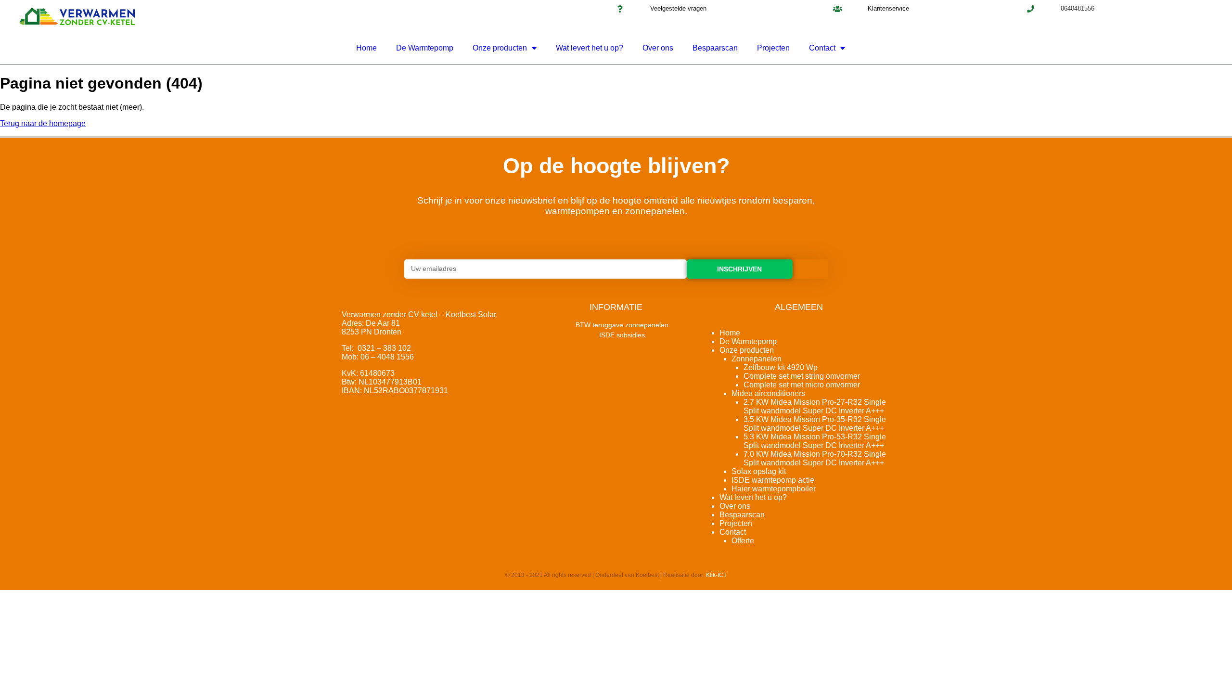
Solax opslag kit (759, 471)
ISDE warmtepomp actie (773, 480)
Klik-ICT (716, 575)
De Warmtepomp (424, 48)
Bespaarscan (715, 48)
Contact (822, 48)
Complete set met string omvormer (802, 376)
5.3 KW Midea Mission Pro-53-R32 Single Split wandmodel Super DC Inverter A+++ (815, 441)
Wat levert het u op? (589, 48)
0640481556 (1077, 8)
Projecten (773, 48)
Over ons (657, 48)
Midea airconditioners (768, 393)
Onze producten (500, 48)
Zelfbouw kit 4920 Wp (781, 367)
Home (366, 48)
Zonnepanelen (757, 359)
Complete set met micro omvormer (802, 385)
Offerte (743, 541)
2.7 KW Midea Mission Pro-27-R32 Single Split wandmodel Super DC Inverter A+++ (815, 406)
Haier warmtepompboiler (774, 489)
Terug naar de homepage (43, 123)
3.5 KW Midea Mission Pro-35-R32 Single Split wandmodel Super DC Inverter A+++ (815, 423)
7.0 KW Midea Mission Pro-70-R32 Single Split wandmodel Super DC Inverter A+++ (815, 458)
